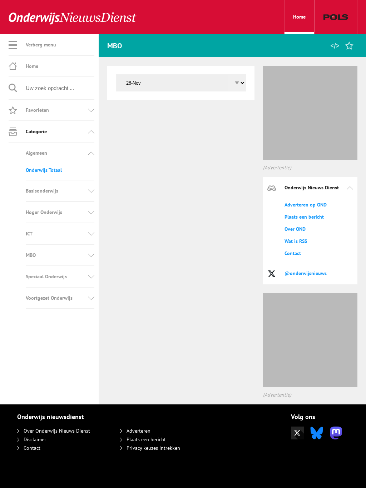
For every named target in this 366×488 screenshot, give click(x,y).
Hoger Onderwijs (44, 212)
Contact (293, 253)
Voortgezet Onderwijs (49, 298)
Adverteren (138, 431)
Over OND (295, 229)
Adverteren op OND (306, 204)
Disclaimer (35, 439)
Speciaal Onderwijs (46, 276)
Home (299, 17)
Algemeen (36, 153)
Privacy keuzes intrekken (153, 448)
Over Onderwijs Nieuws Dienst (57, 431)
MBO (31, 255)
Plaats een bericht (304, 217)
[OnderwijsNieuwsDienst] (73, 17)
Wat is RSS (296, 241)
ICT (29, 233)
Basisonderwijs (42, 191)
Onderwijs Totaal (44, 170)
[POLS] (335, 17)
